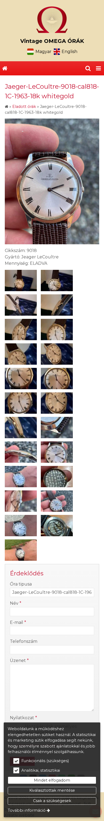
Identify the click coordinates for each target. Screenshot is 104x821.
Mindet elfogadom (52, 780)
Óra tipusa (21, 584)
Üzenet (19, 660)
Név (15, 603)
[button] (98, 68)
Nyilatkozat (23, 717)
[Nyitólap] (52, 19)
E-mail (18, 622)
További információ (27, 810)
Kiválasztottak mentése (52, 790)
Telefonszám (23, 641)
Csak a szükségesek (52, 800)
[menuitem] (5, 68)
